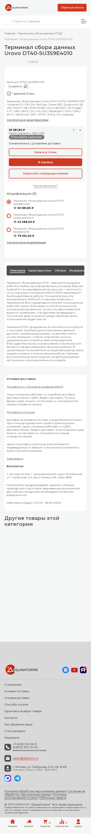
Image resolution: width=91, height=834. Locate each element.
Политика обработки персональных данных (35, 791)
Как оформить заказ (18, 724)
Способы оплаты (16, 704)
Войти (78, 826)
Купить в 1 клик (45, 152)
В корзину (45, 162)
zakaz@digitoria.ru (25, 758)
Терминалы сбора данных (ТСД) (40, 33)
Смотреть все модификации (26, 242)
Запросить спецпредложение (45, 173)
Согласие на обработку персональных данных (44, 793)
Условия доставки (16, 698)
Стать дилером (14, 731)
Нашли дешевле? (45, 185)
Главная (9, 33)
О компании (12, 684)
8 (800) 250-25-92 (25, 747)
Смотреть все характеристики (27, 120)
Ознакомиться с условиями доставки (35, 143)
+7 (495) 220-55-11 (25, 744)
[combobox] (41, 21)
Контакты (10, 717)
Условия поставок (16, 691)
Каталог (29, 826)
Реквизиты (11, 737)
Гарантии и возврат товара (23, 711)
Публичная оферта (52, 798)
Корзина (45, 824)
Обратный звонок (72, 7)
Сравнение (61, 824)
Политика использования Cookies (35, 796)
